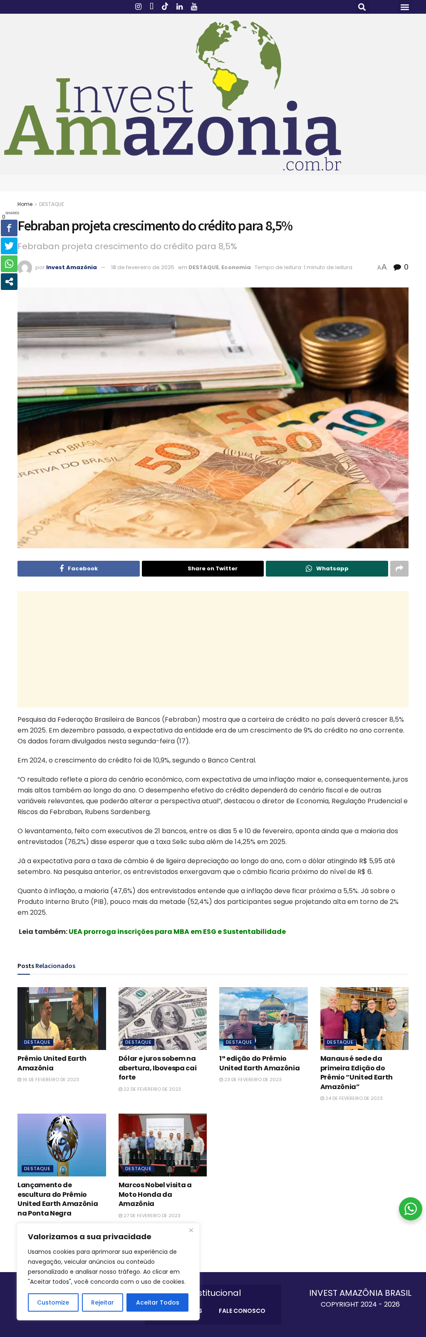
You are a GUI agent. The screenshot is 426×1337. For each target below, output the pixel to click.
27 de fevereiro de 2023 (151, 1215)
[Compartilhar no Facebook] (9, 228)
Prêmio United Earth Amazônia (52, 1063)
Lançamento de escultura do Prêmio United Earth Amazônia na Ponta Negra (57, 1199)
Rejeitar (102, 1302)
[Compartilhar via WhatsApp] (9, 263)
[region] (108, 1271)
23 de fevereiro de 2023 (252, 1079)
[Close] (191, 1230)
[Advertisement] (213, 649)
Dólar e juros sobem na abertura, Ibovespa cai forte (158, 1068)
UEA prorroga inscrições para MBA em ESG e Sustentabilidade (177, 931)
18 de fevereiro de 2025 (142, 267)
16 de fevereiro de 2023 (50, 1079)
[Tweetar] (9, 246)
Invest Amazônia (71, 267)
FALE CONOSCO (242, 1311)
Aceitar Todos (157, 1302)
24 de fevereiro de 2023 (353, 1098)
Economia (236, 267)
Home (24, 204)
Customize (53, 1302)
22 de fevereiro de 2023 (151, 1089)
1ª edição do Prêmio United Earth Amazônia (259, 1063)
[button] (362, 7)
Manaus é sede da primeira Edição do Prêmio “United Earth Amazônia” (356, 1072)
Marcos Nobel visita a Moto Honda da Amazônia (155, 1194)
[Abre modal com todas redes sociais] (9, 281)
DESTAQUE (51, 204)
